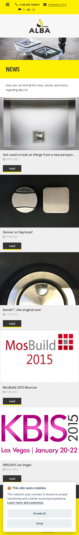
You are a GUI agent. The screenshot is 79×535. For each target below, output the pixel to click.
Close (39, 523)
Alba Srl (39, 26)
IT (24, 9)
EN (28, 9)
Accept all (39, 513)
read (12, 168)
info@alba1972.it (57, 4)
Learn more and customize (25, 502)
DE (33, 9)
